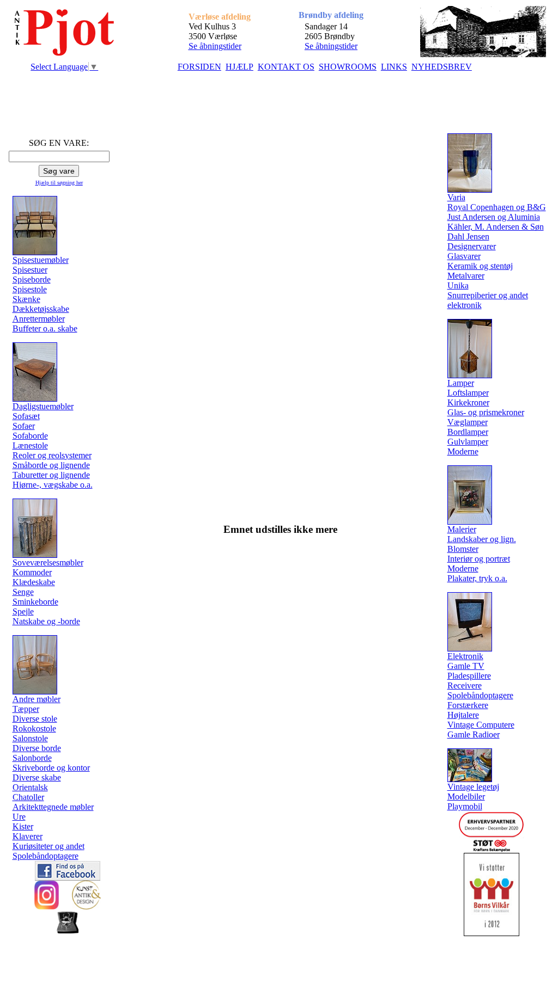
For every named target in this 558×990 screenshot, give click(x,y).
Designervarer (471, 246)
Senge (23, 592)
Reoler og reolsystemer (52, 455)
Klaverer (28, 836)
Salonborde (32, 758)
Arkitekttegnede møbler (53, 806)
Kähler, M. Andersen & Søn (495, 226)
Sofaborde (30, 435)
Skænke (26, 299)
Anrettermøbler (39, 318)
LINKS (394, 66)
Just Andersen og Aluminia (493, 217)
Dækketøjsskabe (41, 308)
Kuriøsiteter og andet (48, 846)
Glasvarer (464, 256)
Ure (19, 816)
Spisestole (30, 289)
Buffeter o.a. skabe (45, 328)
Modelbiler (466, 796)
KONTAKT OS (286, 66)
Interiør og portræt (478, 558)
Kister (23, 826)
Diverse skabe (37, 777)
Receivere (464, 685)
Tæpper (26, 709)
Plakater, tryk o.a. (477, 578)
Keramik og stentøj (480, 265)
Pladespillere (469, 675)
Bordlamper (467, 431)
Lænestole (30, 445)
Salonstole (30, 738)
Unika (458, 285)
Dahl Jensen (468, 236)
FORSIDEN (199, 66)
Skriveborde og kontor (51, 767)
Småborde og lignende (51, 465)
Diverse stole (35, 718)
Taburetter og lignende (51, 474)
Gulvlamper (467, 441)
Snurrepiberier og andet (487, 295)
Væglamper (467, 422)
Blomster (462, 549)
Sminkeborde (35, 601)
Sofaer (24, 426)
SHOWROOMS (348, 66)
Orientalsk (30, 787)
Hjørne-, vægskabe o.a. (53, 484)
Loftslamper (468, 392)
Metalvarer (465, 275)
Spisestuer (30, 269)
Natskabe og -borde (46, 621)
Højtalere (463, 715)
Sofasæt (26, 416)
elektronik (464, 305)
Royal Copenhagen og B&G (496, 207)
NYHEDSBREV (441, 66)
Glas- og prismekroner (485, 412)
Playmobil (464, 806)
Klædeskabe (34, 582)
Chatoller (28, 797)
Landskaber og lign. (481, 539)
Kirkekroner (468, 402)
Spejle (23, 611)
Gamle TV (465, 666)
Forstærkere (467, 705)
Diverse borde (37, 748)
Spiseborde (32, 279)
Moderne (462, 451)
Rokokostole (34, 728)
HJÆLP (239, 66)
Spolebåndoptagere (45, 855)
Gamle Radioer (473, 734)
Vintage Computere (480, 724)
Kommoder (32, 572)
